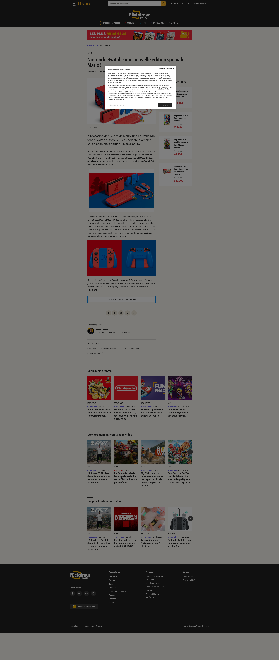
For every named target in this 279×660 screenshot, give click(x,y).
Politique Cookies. (164, 89)
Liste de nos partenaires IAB (116, 99)
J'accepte (165, 105)
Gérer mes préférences (116, 105)
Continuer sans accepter (166, 68)
